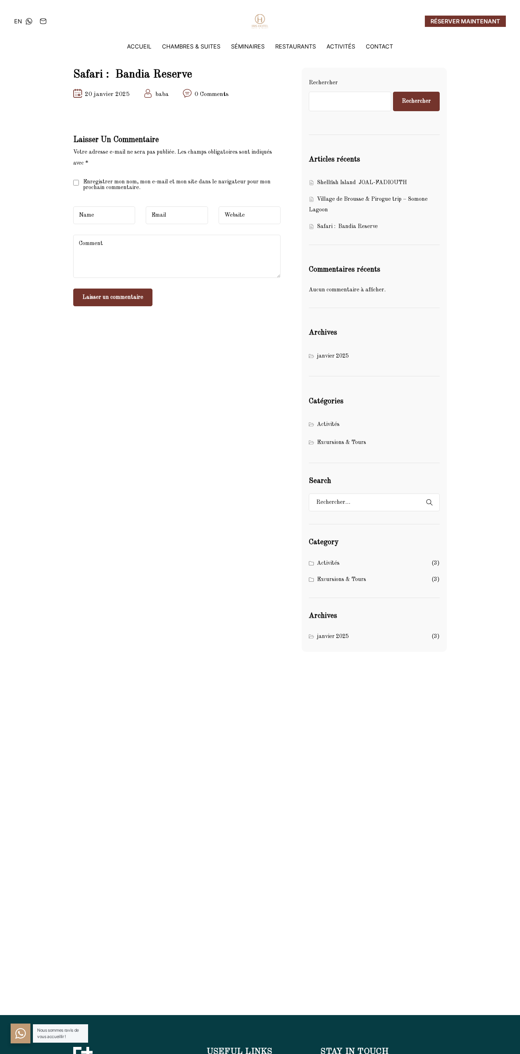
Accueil (139, 46)
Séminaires (248, 46)
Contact (379, 46)
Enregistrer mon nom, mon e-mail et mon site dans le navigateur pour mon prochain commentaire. (177, 184)
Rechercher (323, 83)
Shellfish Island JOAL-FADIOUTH (362, 183)
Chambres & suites (191, 46)
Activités (341, 46)
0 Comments (212, 94)
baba (162, 94)
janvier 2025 (333, 356)
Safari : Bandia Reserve (347, 226)
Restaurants (295, 46)
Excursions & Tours (341, 442)
